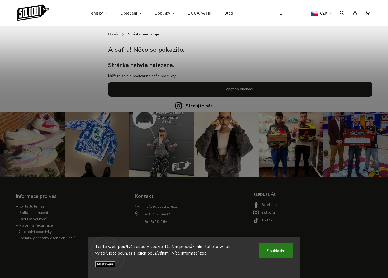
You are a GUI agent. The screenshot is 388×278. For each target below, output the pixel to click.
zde (203, 253)
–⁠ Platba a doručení (32, 212)
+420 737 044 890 (158, 213)
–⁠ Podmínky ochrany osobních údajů (45, 238)
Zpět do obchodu (240, 89)
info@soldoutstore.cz (160, 206)
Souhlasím (276, 250)
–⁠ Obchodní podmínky (34, 231)
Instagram (269, 212)
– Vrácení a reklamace (34, 225)
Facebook (269, 204)
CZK (324, 13)
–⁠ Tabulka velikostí (31, 219)
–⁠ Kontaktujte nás (30, 206)
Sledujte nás (199, 106)
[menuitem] (101, 13)
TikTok (266, 220)
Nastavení (105, 264)
